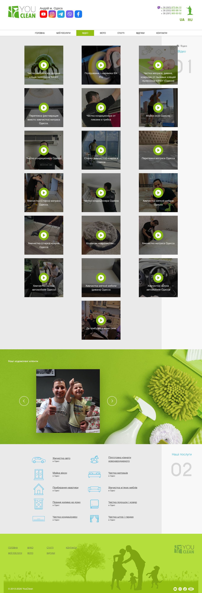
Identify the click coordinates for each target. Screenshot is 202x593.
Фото (103, 33)
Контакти (161, 33)
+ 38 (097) (171, 13)
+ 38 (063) (171, 7)
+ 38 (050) (171, 10)
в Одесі (61, 459)
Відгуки (140, 33)
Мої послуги (63, 33)
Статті (121, 33)
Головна (40, 33)
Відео (85, 33)
